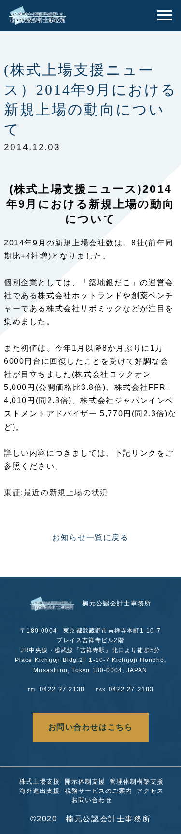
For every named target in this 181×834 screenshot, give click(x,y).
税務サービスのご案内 (98, 790)
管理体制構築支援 (137, 781)
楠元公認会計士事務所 (116, 603)
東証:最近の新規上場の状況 (56, 493)
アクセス (150, 790)
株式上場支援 (39, 781)
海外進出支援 (39, 790)
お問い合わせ (91, 800)
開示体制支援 (85, 781)
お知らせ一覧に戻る (90, 537)
